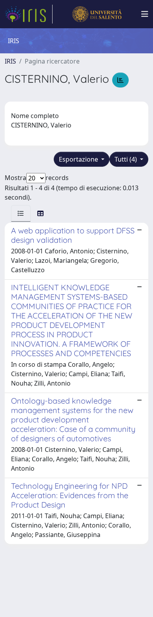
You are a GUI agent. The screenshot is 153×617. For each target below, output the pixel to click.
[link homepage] (29, 14)
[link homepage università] (97, 14)
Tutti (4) (126, 159)
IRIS (10, 61)
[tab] (21, 213)
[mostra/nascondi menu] (144, 14)
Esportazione (79, 159)
